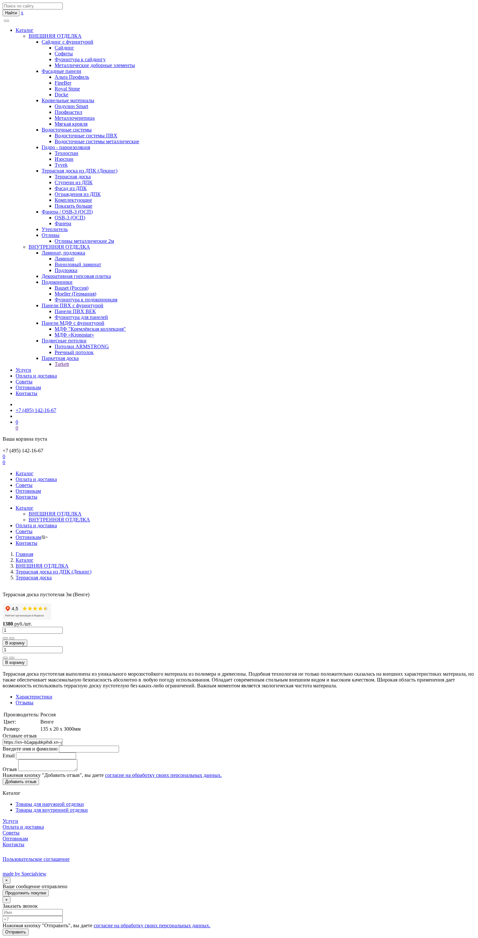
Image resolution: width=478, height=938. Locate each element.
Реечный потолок (74, 352)
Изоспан (64, 159)
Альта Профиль (72, 77)
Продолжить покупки (25, 892)
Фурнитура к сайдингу (80, 59)
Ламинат (64, 258)
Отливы (51, 235)
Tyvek (61, 165)
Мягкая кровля (71, 124)
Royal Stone (67, 88)
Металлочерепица (75, 118)
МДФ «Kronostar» (74, 335)
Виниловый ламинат (78, 264)
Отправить (15, 932)
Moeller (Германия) (75, 294)
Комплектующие (73, 200)
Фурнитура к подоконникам (86, 299)
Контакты (26, 393)
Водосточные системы (67, 129)
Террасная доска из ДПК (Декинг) (79, 170)
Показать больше (73, 206)
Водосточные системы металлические (97, 141)
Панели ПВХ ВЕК (75, 311)
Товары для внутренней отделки (52, 810)
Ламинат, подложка (63, 252)
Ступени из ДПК (74, 182)
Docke (61, 94)
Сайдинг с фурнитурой (67, 42)
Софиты (64, 53)
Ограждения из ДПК (78, 194)
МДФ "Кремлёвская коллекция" (90, 329)
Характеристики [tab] (34, 696)
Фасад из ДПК (71, 188)
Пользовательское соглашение (36, 859)
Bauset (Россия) (71, 288)
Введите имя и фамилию (30, 749)
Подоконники (57, 282)
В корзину (15, 643)
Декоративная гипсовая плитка (76, 276)
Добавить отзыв (20, 781)
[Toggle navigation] (6, 21)
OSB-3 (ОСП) (70, 217)
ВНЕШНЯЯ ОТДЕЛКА (55, 36)
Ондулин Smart (71, 106)
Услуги (23, 370)
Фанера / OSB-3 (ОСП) (67, 211)
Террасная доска (73, 176)
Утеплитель (55, 229)
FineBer (63, 83)
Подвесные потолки (64, 340)
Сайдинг (64, 47)
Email (9, 755)
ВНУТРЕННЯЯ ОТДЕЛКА (59, 247)
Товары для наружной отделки (50, 804)
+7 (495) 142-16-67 (36, 410)
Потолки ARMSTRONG (82, 346)
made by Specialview (24, 873)
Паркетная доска (60, 358)
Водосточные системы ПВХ (86, 135)
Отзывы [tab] (24, 702)
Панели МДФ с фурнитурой (73, 323)
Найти (11, 12)
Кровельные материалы (68, 100)
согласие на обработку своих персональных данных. (163, 775)
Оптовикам (28, 387)
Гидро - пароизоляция (66, 147)
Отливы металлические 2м (84, 241)
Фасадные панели (61, 71)
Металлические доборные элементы (95, 65)
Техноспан (66, 153)
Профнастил (68, 112)
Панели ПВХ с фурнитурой (72, 305)
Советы (24, 381)
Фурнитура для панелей (81, 317)
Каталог (24, 30)
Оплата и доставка (36, 376)
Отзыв (10, 769)
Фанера (63, 223)
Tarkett (62, 364)
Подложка (66, 270)
